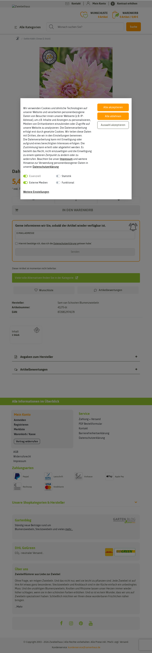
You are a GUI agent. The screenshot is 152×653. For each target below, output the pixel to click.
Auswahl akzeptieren (113, 124)
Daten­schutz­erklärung (46, 166)
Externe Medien (38, 182)
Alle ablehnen (113, 116)
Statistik (66, 176)
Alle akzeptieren (113, 107)
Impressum (66, 158)
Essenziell (35, 176)
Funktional (68, 182)
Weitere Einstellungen (36, 191)
